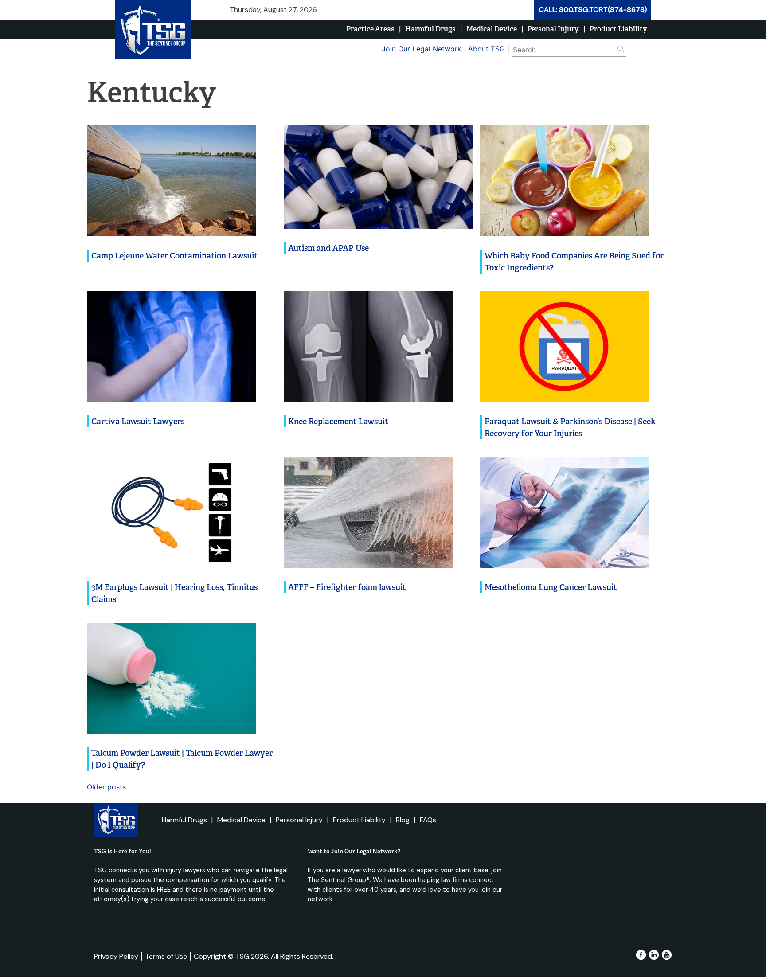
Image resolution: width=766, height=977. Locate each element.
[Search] (638, 48)
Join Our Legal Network (421, 48)
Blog (403, 820)
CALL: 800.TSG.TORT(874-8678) (593, 9)
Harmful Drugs (430, 29)
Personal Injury (553, 29)
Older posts (106, 786)
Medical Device (491, 29)
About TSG (486, 48)
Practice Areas (370, 29)
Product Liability (618, 29)
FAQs (428, 820)
